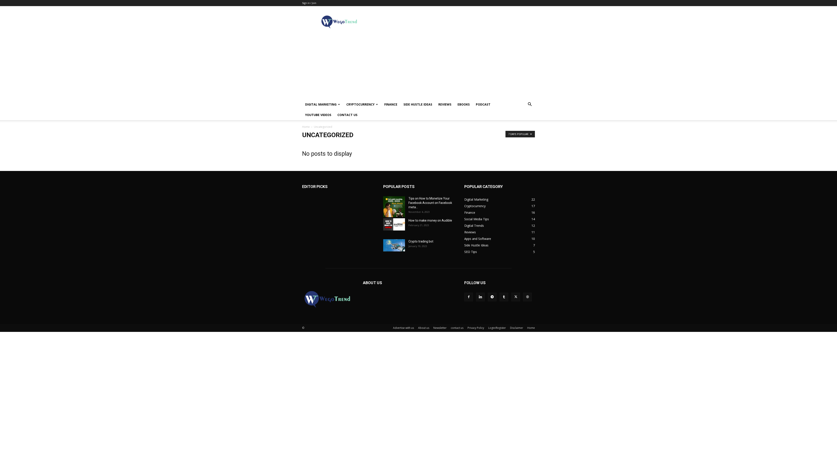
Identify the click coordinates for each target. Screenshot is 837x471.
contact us (347, 115)
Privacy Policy (476, 328)
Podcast (483, 104)
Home (306, 127)
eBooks (464, 104)
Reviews (444, 104)
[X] (515, 297)
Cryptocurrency (360, 104)
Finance (390, 104)
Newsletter (440, 328)
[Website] (527, 297)
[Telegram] (492, 297)
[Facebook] (468, 297)
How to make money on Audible (430, 220)
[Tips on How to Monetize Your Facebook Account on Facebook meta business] (394, 206)
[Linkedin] (480, 297)
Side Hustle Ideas (417, 104)
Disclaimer (516, 328)
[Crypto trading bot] (394, 245)
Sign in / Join (309, 3)
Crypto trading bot (420, 241)
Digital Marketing (321, 104)
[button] (529, 105)
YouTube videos (318, 115)
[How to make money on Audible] (394, 224)
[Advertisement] (418, 66)
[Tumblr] (504, 297)
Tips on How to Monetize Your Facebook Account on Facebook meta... (430, 203)
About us (423, 328)
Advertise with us (403, 328)
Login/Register (497, 328)
